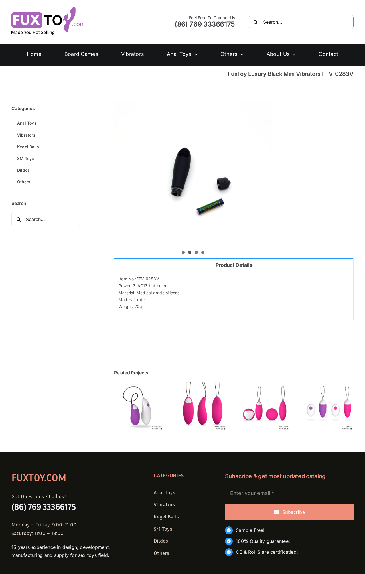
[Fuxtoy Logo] (47, 9)
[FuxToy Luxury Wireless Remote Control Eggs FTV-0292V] (202, 384)
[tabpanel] (234, 295)
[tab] (233, 264)
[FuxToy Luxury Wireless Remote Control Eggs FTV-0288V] (329, 384)
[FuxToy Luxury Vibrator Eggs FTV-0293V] (139, 384)
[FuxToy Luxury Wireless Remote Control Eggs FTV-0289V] (265, 384)
